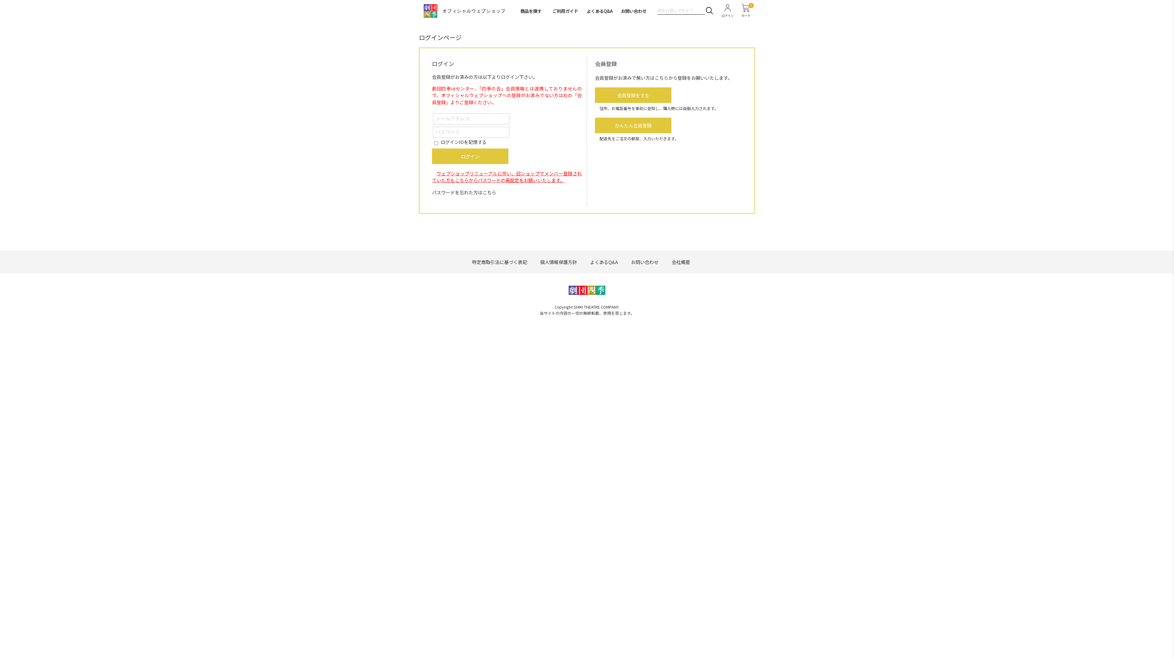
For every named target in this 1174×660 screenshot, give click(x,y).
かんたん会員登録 (633, 125)
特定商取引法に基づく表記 (499, 262)
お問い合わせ (634, 11)
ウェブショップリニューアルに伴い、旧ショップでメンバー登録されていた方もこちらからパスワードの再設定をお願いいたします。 (507, 177)
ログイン (470, 156)
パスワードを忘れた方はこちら (464, 192)
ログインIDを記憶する (464, 142)
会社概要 (681, 262)
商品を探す (531, 11)
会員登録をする (633, 95)
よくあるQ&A (600, 11)
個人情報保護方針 (558, 262)
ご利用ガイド (565, 11)
